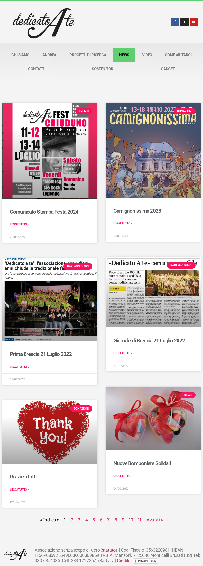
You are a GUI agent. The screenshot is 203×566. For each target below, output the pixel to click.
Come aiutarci (178, 55)
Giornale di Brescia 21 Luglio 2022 (149, 341)
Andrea (49, 55)
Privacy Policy (147, 561)
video (147, 55)
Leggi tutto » (19, 224)
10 (131, 520)
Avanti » (154, 520)
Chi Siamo (20, 55)
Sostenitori (103, 69)
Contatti (36, 69)
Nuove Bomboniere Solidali (142, 463)
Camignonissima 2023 (137, 211)
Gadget (168, 69)
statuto (109, 550)
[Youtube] (194, 22)
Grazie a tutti (23, 477)
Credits (123, 560)
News (124, 55)
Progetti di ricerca (87, 55)
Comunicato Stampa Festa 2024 (44, 212)
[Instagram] (184, 22)
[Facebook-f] (175, 22)
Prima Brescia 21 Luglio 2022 (41, 354)
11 (139, 520)
